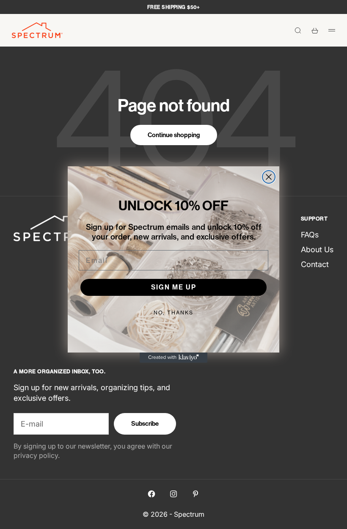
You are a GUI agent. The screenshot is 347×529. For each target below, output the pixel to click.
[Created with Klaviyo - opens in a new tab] (173, 358)
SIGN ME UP (173, 287)
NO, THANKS (173, 312)
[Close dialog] (268, 177)
